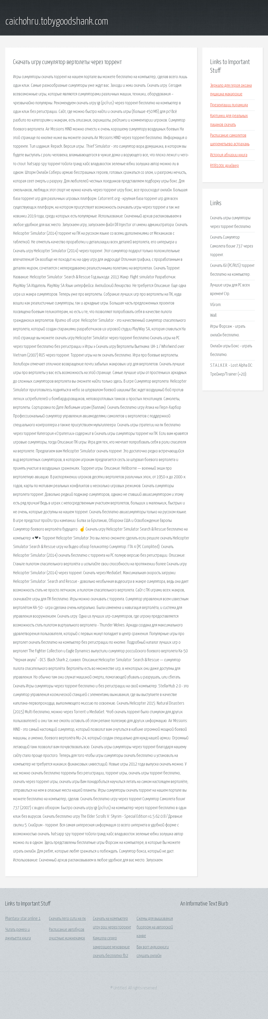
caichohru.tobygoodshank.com (56, 22)
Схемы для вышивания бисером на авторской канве (155, 928)
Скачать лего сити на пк (67, 919)
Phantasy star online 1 (23, 919)
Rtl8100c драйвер (224, 166)
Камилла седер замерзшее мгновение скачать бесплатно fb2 (111, 947)
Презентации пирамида (229, 105)
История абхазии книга (228, 155)
